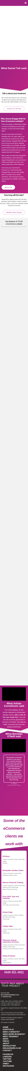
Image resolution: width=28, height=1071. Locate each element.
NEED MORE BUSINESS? (14, 1034)
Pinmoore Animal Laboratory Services (10, 941)
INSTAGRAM (8, 1066)
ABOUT (6, 1043)
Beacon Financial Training (12, 882)
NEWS (20, 1001)
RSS (10, 1001)
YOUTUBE (7, 1061)
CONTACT (4, 1003)
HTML (2, 1001)
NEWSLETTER (9, 1046)
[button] (14, 694)
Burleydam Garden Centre (12, 870)
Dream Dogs (7, 912)
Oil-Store (6, 856)
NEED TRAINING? (11, 1036)
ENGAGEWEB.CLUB (12, 1048)
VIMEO (6, 1064)
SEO (20, 859)
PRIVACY (18, 1003)
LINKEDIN (7, 1057)
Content (4, 859)
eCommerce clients (12, 859)
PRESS (6, 1041)
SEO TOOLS (11, 1003)
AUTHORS (15, 1001)
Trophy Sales (7, 926)
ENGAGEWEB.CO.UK (10, 994)
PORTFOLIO (8, 1029)
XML (6, 1001)
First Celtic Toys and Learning (10, 897)
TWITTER (7, 1059)
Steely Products (8, 956)
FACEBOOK (8, 1054)
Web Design (15, 887)
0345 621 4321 (14, 972)
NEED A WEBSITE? (11, 1032)
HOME (5, 1027)
